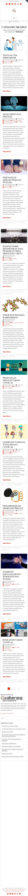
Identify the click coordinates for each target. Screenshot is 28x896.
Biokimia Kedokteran (16, 120)
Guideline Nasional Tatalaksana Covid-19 (14, 444)
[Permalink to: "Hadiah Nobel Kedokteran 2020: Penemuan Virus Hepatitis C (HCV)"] (14, 235)
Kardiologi (6, 890)
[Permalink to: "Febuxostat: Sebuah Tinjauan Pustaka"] (14, 166)
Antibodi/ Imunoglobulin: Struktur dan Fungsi (12, 575)
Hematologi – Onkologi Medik (18, 889)
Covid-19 (3, 420)
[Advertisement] (14, 823)
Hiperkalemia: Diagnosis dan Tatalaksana (11, 746)
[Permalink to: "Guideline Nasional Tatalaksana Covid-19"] (14, 431)
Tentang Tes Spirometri (10, 56)
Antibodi (3, 618)
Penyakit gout (4, 225)
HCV (2, 291)
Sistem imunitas (16, 618)
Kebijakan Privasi (9, 891)
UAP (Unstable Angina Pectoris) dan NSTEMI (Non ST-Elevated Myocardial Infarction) (14, 735)
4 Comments (7, 585)
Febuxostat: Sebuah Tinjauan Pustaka (12, 180)
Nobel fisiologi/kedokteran (7, 293)
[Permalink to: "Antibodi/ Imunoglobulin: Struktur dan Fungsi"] (14, 561)
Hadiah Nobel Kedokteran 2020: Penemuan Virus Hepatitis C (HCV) (13, 250)
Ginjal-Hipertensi (6, 889)
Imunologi (9, 618)
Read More (7, 91)
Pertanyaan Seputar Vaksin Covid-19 (11, 380)
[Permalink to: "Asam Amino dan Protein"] (14, 103)
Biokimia (3, 156)
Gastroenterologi (18, 888)
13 (19, 688)
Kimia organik (11, 356)
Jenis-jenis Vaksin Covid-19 (13, 641)
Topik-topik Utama (7, 450)
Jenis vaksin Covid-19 (11, 681)
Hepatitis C (13, 291)
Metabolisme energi (5, 550)
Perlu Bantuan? (19, 891)
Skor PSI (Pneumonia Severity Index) (10, 726)
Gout (16, 222)
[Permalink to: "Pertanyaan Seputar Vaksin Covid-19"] (14, 367)
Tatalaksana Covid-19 (18, 484)
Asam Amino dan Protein (12, 115)
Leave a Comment (8, 63)
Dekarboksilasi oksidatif (6, 547)
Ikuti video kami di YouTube (7, 713)
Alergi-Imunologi (7, 386)
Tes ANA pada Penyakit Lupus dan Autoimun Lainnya (14, 729)
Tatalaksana (9, 484)
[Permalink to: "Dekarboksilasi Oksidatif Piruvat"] (14, 495)
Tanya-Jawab (9, 420)
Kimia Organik (6, 120)
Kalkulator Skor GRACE (7, 753)
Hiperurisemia (21, 222)
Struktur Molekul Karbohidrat (14, 316)
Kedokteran (15, 61)
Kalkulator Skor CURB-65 (7, 731)
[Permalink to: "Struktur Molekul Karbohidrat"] (14, 304)
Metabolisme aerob (16, 547)
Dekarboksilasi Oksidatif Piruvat (13, 507)
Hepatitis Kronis (20, 291)
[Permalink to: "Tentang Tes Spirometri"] (14, 44)
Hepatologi (6, 258)
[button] (14, 18)
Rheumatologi (14, 186)
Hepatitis (7, 291)
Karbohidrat (4, 356)
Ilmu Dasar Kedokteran (9, 122)
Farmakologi (10, 222)
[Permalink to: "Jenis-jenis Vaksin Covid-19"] (14, 629)
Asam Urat (4, 222)
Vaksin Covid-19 (17, 420)
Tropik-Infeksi (14, 452)
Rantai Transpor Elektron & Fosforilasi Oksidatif (12, 756)
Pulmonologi (6, 61)
